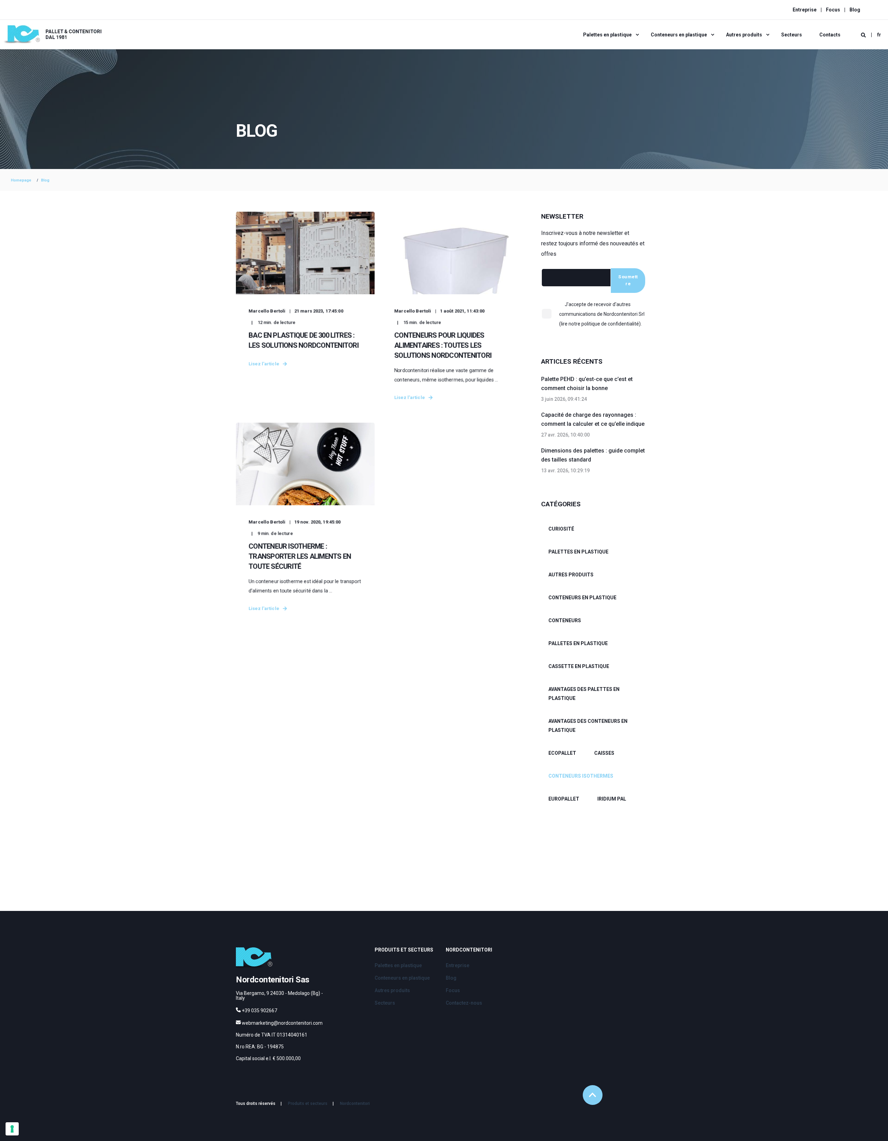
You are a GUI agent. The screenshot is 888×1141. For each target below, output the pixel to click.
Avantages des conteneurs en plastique (587, 725)
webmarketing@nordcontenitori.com (282, 1023)
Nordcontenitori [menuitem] (469, 950)
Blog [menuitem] (854, 9)
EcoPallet (562, 753)
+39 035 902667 (259, 1010)
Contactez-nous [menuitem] (464, 1003)
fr (879, 34)
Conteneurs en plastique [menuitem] (679, 34)
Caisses (604, 753)
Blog (45, 180)
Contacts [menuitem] (829, 34)
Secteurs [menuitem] (791, 34)
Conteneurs (564, 620)
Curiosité (561, 529)
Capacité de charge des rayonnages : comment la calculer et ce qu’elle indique (592, 419)
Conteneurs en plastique (582, 597)
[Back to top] (593, 1095)
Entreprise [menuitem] (805, 9)
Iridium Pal (611, 799)
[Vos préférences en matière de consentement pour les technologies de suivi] (12, 1128)
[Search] (864, 34)
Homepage (21, 180)
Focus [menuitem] (833, 9)
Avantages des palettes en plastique (584, 693)
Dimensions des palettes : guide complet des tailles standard (593, 455)
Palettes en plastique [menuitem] (607, 34)
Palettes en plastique (578, 552)
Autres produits (571, 574)
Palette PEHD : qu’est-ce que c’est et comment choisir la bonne (587, 383)
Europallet (563, 799)
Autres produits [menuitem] (744, 34)
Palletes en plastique (578, 643)
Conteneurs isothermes (580, 776)
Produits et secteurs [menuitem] (404, 950)
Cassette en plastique (578, 666)
